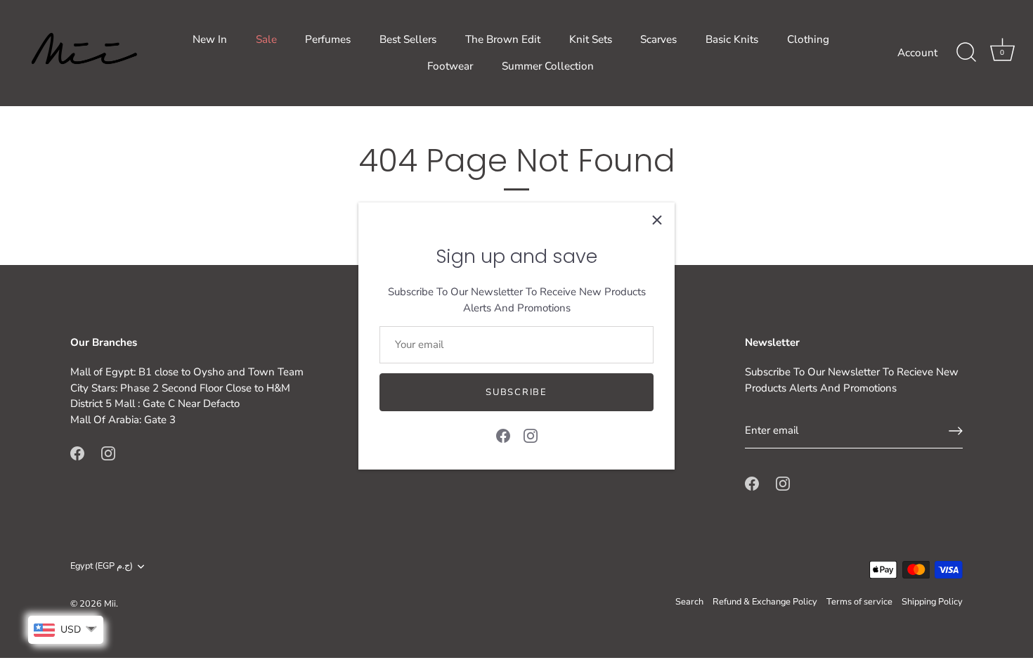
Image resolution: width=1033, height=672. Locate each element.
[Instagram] (531, 435)
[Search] (966, 52)
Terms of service (859, 601)
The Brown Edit (502, 39)
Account (917, 53)
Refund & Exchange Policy (765, 601)
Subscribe (516, 392)
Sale (266, 39)
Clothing (808, 39)
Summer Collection (548, 66)
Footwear (450, 66)
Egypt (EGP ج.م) (101, 566)
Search (689, 601)
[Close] (657, 220)
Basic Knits (732, 39)
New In (210, 39)
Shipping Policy (932, 601)
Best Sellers (407, 39)
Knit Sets (590, 39)
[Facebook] (503, 435)
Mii (110, 603)
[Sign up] (956, 431)
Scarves (658, 39)
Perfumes (328, 39)
